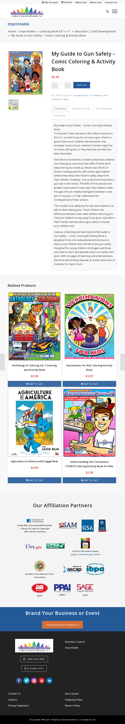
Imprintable (18, 23)
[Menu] (113, 11)
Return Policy (72, 705)
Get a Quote (72, 693)
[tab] (60, 108)
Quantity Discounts (81, 108)
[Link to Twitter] (26, 680)
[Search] (106, 11)
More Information (104, 108)
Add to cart (82, 85)
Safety (66, 99)
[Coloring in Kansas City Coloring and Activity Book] (2, 362)
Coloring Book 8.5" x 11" (83, 95)
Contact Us (14, 693)
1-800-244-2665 (35, 658)
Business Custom (75, 641)
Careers (12, 699)
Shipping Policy (73, 699)
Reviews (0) (60, 115)
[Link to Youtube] (42, 680)
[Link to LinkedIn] (49, 680)
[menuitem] (50, 3)
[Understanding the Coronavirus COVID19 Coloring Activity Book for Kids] (122, 362)
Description (60, 108)
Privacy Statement (18, 705)
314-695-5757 (35, 668)
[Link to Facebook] (19, 680)
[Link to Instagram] (34, 680)
